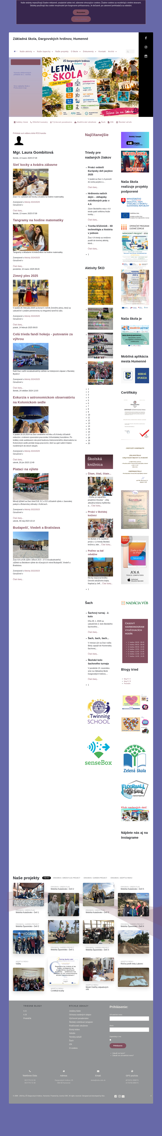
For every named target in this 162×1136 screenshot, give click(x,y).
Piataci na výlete (25, 469)
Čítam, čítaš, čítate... (99, 473)
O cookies (73, 1048)
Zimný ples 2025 (25, 276)
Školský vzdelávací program (81, 1022)
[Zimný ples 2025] (31, 293)
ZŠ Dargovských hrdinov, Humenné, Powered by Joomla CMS (46, 1096)
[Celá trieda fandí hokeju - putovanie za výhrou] (31, 356)
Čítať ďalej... (18, 211)
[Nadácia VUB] (135, 603)
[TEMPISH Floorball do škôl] (135, 789)
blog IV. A (127, 679)
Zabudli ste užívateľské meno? (123, 1055)
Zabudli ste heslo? (118, 1053)
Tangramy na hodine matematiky (38, 220)
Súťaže (72, 1033)
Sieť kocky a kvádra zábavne (35, 165)
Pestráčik (127, 683)
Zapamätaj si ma (115, 1036)
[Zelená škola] (135, 758)
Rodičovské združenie (78, 1026)
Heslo (111, 1025)
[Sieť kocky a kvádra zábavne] (31, 182)
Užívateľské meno (116, 1015)
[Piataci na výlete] (31, 486)
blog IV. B (127, 681)
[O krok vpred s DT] (135, 702)
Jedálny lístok (75, 1011)
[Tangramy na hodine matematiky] (31, 237)
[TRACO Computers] (135, 560)
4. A (25, 1011)
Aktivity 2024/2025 (32, 202)
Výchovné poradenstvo (78, 1018)
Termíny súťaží (75, 1037)
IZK (70, 1044)
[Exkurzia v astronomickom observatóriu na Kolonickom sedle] (31, 419)
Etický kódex (74, 1030)
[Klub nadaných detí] (135, 813)
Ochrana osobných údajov (80, 1015)
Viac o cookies (81, 19)
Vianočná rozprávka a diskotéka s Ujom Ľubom (100, 366)
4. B (25, 1015)
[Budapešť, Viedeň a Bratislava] (31, 545)
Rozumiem (81, 12)
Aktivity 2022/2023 (32, 509)
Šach (71, 1041)
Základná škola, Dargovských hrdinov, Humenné (50, 39)
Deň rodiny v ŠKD (98, 309)
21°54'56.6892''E (132, 1083)
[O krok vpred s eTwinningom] (135, 725)
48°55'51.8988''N (132, 1080)
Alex (103, 1096)
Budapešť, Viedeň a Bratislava (36, 527)
